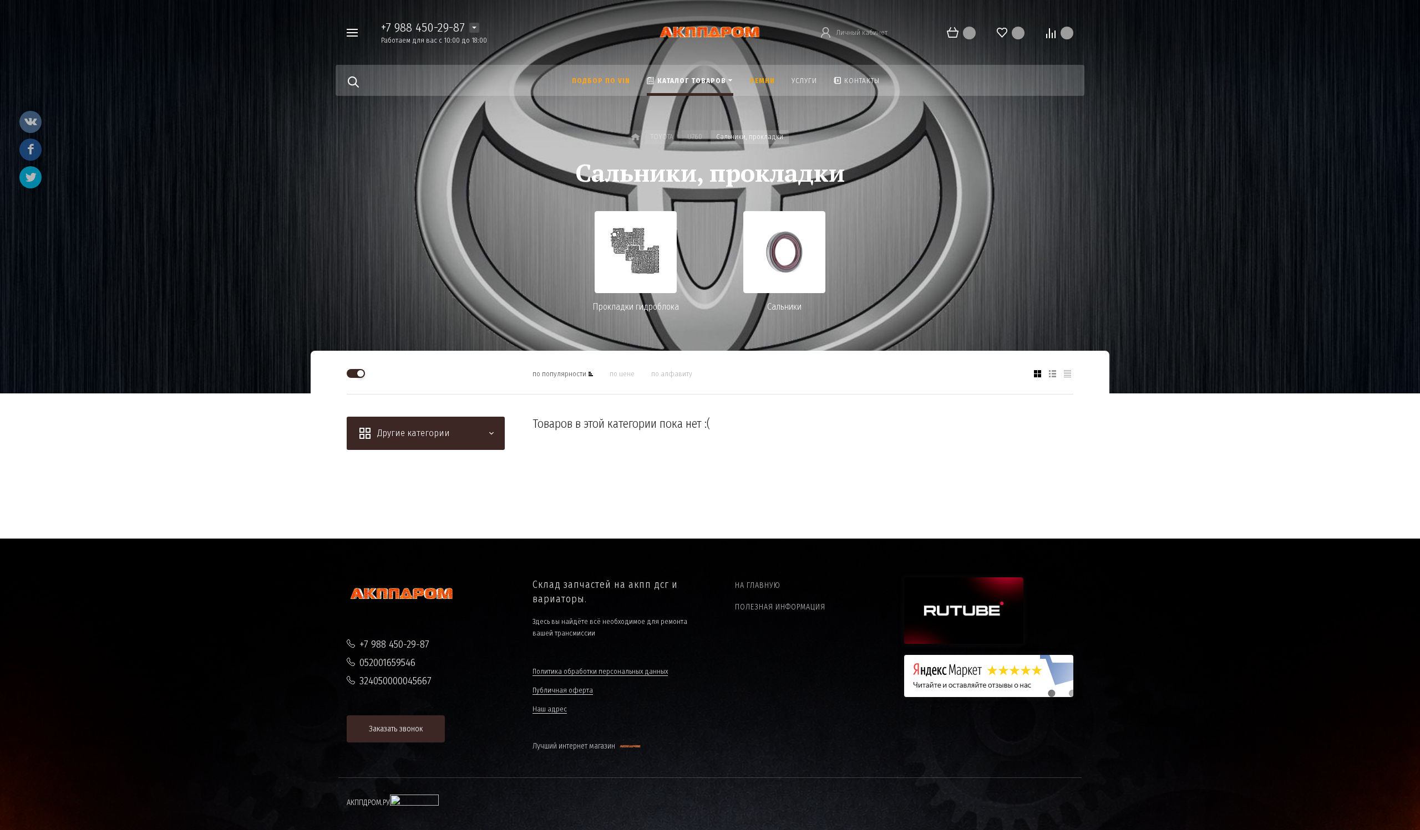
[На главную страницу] (709, 32)
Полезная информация (780, 607)
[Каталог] (635, 137)
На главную (757, 585)
